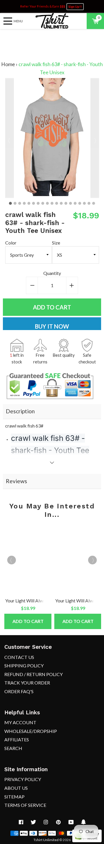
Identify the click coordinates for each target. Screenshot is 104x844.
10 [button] (52, 203)
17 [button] (84, 203)
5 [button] (28, 203)
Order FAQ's (19, 691)
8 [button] (42, 203)
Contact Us (19, 657)
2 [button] (15, 203)
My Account (20, 722)
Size (56, 242)
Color (10, 242)
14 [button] (70, 203)
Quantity (52, 273)
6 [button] (33, 203)
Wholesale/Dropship (30, 731)
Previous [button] (9, 138)
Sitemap (14, 796)
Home (8, 64)
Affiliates (16, 739)
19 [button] (93, 203)
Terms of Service (25, 805)
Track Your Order (27, 682)
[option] (52, 138)
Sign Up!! (75, 6)
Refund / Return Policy (33, 674)
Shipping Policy (24, 665)
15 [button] (75, 203)
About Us (16, 788)
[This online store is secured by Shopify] (87, 840)
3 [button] (19, 203)
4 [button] (24, 203)
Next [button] (94, 138)
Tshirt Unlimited (46, 840)
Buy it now (52, 326)
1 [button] (10, 203)
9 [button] (47, 203)
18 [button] (89, 203)
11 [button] (56, 203)
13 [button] (65, 203)
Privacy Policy (22, 779)
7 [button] (38, 203)
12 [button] (61, 203)
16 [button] (79, 203)
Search (13, 748)
